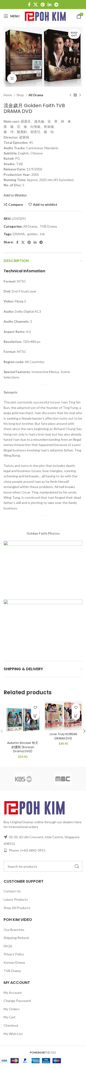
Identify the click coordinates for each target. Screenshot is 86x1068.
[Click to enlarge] (12, 78)
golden (32, 234)
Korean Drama (14, 962)
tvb (42, 234)
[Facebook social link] (29, 4)
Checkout (11, 1025)
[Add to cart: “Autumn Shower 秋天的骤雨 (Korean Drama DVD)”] (35, 716)
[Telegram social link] (56, 4)
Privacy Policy (14, 954)
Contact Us (12, 891)
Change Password (17, 1001)
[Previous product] (70, 95)
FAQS (8, 946)
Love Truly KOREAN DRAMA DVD (63, 736)
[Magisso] (62, 779)
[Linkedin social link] (49, 4)
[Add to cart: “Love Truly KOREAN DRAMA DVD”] (76, 716)
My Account (13, 993)
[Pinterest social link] (42, 4)
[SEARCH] (76, 866)
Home (8, 95)
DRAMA (19, 234)
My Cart (10, 1017)
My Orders (12, 1009)
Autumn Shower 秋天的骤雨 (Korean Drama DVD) (22, 747)
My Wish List (13, 1034)
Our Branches (14, 930)
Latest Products (16, 899)
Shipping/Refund (16, 938)
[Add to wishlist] (35, 707)
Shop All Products (17, 908)
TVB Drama (48, 226)
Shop (20, 95)
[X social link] (35, 4)
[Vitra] (23, 779)
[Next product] (80, 95)
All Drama (35, 95)
